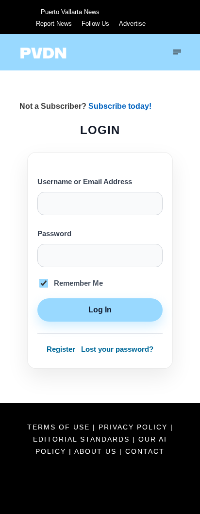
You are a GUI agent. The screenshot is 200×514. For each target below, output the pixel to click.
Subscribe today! (119, 106)
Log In (100, 310)
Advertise (132, 23)
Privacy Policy (134, 427)
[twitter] (120, 11)
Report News (54, 23)
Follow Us (95, 23)
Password (54, 234)
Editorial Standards (83, 439)
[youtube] (138, 11)
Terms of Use (60, 427)
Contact (145, 451)
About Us (96, 451)
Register (61, 349)
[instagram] (156, 11)
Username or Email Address (84, 182)
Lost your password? (117, 349)
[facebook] (102, 11)
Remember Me (78, 283)
